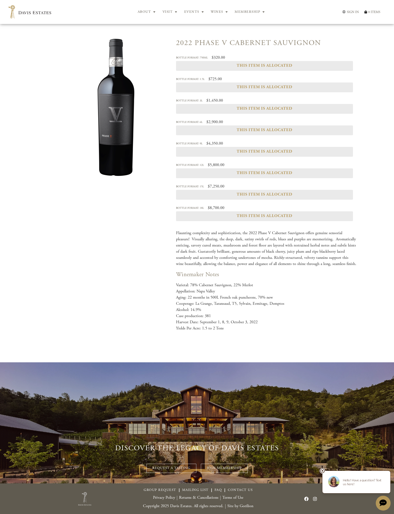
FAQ (218, 490)
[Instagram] (315, 498)
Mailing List (195, 490)
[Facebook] (306, 498)
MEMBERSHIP (247, 12)
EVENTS (191, 12)
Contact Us (240, 490)
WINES (217, 12)
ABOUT (144, 12)
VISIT (168, 12)
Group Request (160, 490)
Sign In (353, 12)
